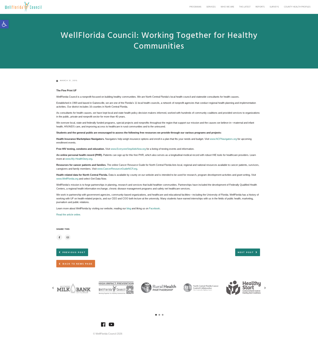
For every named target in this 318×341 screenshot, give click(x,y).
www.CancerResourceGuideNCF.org (117, 168)
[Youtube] (111, 326)
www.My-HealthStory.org (78, 158)
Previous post (74, 252)
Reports (260, 7)
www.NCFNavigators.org (223, 138)
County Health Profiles (297, 7)
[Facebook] (103, 326)
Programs (195, 7)
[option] (74, 288)
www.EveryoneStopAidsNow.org (128, 148)
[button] (4, 24)
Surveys (274, 7)
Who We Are (227, 7)
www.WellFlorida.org (67, 178)
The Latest (245, 7)
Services (211, 7)
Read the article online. (68, 214)
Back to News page (77, 264)
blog (129, 208)
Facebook (154, 208)
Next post (246, 252)
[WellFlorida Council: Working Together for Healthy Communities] (59, 237)
